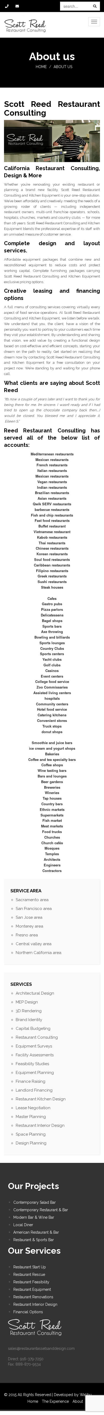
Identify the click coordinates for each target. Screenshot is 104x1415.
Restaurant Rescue (29, 1274)
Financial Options (28, 1312)
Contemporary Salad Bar (34, 1202)
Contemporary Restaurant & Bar (40, 1210)
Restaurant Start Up (29, 1267)
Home (41, 67)
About (78, 1401)
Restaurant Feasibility (31, 1282)
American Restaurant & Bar (36, 1232)
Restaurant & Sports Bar (33, 1240)
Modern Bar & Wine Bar (33, 1217)
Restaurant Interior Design (35, 1304)
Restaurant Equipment (32, 1289)
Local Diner (23, 1225)
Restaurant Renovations (33, 1297)
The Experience (56, 1401)
